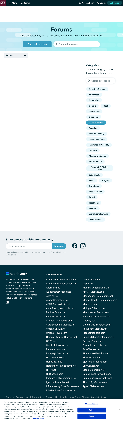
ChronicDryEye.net (56, 328)
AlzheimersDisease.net (58, 291)
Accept (91, 416)
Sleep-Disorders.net (94, 369)
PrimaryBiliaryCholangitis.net (98, 337)
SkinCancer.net (91, 365)
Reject (91, 410)
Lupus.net (88, 283)
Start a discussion (37, 44)
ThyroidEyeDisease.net (95, 382)
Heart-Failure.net (55, 357)
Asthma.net (52, 296)
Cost (105, 106)
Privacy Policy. (39, 418)
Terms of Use (11, 255)
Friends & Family (96, 133)
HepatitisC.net (54, 361)
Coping (92, 106)
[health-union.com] (16, 274)
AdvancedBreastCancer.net (61, 279)
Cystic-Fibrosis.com (57, 345)
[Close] (119, 409)
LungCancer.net (91, 279)
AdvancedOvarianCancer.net (61, 283)
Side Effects (94, 175)
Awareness (94, 94)
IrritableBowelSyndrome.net (61, 390)
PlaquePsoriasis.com (94, 332)
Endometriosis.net (56, 349)
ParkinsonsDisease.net (95, 328)
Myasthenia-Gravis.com (96, 312)
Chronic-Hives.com (56, 332)
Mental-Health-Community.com (100, 300)
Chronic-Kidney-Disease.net (61, 337)
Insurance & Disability (99, 145)
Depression (94, 111)
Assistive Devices (97, 89)
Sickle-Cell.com (91, 357)
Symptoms (94, 186)
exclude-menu (95, 219)
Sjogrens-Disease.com (95, 361)
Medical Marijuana (97, 156)
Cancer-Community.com (59, 320)
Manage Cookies (91, 404)
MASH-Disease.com (94, 291)
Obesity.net (89, 320)
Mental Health (95, 161)
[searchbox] (79, 44)
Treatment (93, 203)
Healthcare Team (97, 139)
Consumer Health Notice (57, 397)
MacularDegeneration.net (96, 287)
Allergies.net (53, 287)
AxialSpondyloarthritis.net (60, 308)
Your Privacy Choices (79, 397)
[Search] (56, 44)
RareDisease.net (91, 349)
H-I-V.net (51, 369)
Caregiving (94, 100)
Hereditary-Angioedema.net (61, 365)
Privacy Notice (56, 252)
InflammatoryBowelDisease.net (63, 386)
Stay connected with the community (29, 239)
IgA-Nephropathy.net (57, 382)
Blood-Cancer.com (56, 316)
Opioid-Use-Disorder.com (97, 324)
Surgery (105, 180)
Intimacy (93, 150)
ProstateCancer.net (93, 341)
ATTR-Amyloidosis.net (58, 304)
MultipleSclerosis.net (94, 308)
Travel (92, 197)
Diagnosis (93, 117)
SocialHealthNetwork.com (97, 374)
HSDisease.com (54, 374)
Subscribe (114, 3)
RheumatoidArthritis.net (96, 353)
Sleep (91, 180)
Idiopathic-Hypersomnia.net (61, 378)
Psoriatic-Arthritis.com (95, 345)
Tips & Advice (95, 191)
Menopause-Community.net (98, 296)
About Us (10, 397)
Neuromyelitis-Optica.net (96, 316)
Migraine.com (90, 304)
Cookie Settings (98, 397)
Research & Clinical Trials (99, 168)
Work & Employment (98, 214)
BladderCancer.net (56, 312)
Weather (93, 208)
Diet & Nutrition (96, 122)
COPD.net (51, 341)
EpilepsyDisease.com (57, 353)
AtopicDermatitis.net (57, 300)
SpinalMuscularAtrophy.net (97, 378)
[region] (61, 410)
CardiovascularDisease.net (60, 324)
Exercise (93, 128)
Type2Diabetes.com (94, 386)
